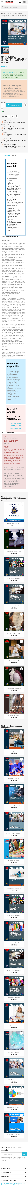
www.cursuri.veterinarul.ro (9, 72)
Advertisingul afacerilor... (14, 578)
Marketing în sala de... (14, 751)
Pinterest (16, 116)
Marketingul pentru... (14, 778)
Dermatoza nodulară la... (14, 551)
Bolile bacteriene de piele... (14, 633)
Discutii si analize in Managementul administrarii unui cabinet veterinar (15, 426)
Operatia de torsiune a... (14, 688)
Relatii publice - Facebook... (14, 1134)
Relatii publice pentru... (14, 1080)
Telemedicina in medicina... (14, 1052)
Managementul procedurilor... (14, 806)
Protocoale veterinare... (14, 715)
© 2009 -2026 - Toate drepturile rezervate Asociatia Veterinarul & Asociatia (13, 1184)
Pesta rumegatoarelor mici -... (14, 660)
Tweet (12, 116)
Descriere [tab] (7, 155)
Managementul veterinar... (14, 1025)
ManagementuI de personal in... (14, 833)
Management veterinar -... (14, 888)
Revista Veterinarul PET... (14, 523)
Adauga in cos (14, 105)
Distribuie (8, 116)
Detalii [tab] (14, 155)
